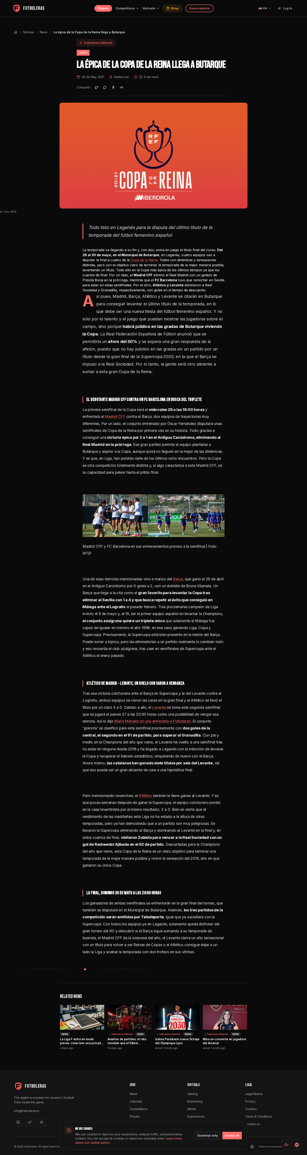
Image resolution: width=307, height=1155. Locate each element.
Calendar (136, 1101)
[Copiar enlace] (121, 87)
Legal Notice (254, 1094)
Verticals (148, 8)
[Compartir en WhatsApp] (104, 87)
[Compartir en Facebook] (113, 87)
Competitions (125, 8)
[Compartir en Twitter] (96, 87)
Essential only (207, 1135)
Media (191, 1109)
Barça (178, 579)
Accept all (232, 1135)
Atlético (146, 795)
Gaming (192, 1094)
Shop (175, 8)
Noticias (28, 32)
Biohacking (195, 1101)
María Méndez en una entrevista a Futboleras (152, 721)
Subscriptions (199, 8)
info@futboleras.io (26, 1111)
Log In (287, 8)
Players (103, 8)
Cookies (251, 1109)
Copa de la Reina (144, 260)
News (44, 32)
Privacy (250, 1101)
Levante (159, 707)
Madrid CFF (115, 416)
